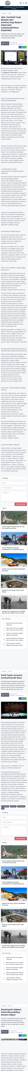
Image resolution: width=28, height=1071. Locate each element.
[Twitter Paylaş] (22, 47)
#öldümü (13, 806)
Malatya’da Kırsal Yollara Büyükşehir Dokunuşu (14, 7)
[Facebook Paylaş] (20, 47)
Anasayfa (4, 13)
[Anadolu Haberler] (8, 3)
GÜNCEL (10, 13)
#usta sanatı (21, 806)
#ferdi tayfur (5, 806)
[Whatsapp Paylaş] (25, 47)
